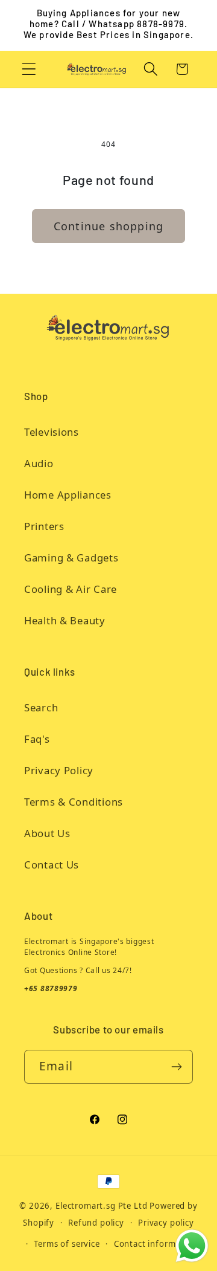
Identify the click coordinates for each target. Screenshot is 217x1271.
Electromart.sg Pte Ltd (101, 1205)
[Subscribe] (176, 1067)
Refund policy (96, 1222)
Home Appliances (68, 495)
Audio (39, 463)
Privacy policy (166, 1222)
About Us (47, 833)
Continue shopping (108, 226)
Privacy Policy (58, 770)
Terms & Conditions (73, 802)
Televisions (51, 432)
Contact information (155, 1243)
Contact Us (51, 865)
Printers (44, 526)
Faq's (37, 739)
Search (41, 707)
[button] (29, 69)
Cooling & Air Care (70, 589)
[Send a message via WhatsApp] (192, 1246)
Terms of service (66, 1243)
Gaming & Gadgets (71, 557)
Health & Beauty (64, 620)
